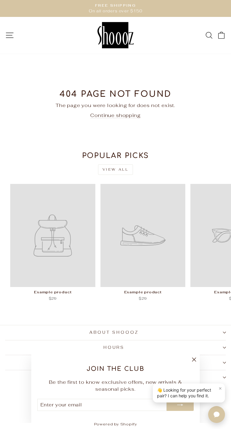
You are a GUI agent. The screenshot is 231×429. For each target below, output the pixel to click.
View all (116, 169)
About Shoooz (114, 332)
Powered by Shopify (115, 424)
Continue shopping (115, 115)
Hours (114, 347)
